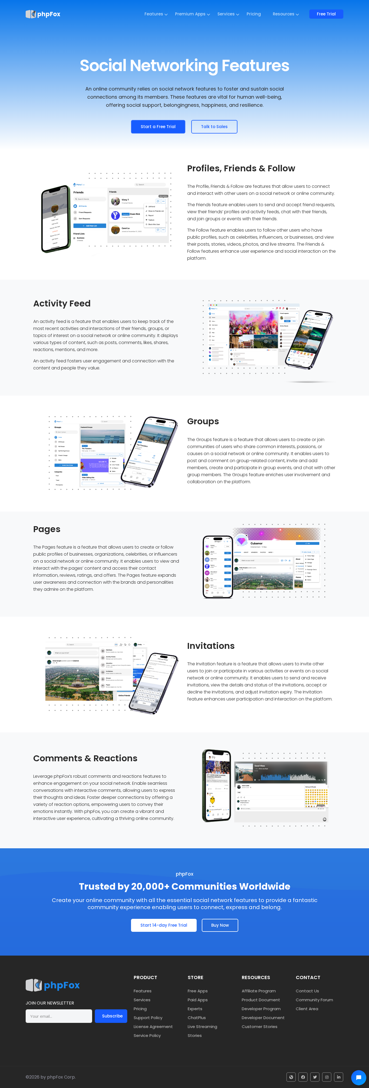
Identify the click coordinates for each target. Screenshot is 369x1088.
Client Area (307, 1009)
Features (154, 14)
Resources (283, 14)
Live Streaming (202, 1026)
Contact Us (307, 991)
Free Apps (198, 991)
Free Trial (326, 14)
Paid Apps (198, 1000)
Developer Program (261, 1009)
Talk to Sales (214, 126)
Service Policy (147, 1035)
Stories (195, 1035)
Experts (195, 1009)
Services (226, 14)
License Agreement (153, 1026)
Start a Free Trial (158, 126)
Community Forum (314, 1000)
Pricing (254, 14)
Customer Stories (259, 1026)
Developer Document (263, 1017)
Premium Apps (190, 14)
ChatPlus (197, 1017)
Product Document (261, 1000)
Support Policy (148, 1017)
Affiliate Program (259, 991)
